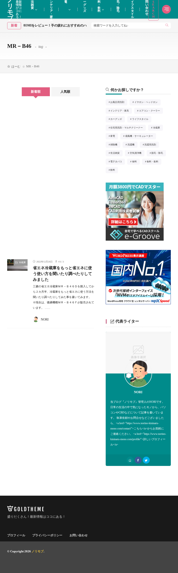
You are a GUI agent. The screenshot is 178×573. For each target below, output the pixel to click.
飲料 (114, 170)
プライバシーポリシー (47, 535)
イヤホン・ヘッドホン (147, 102)
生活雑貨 (116, 153)
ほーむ (15, 66)
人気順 (65, 91)
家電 (114, 136)
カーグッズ (117, 119)
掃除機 (115, 145)
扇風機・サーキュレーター (140, 136)
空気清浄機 (137, 153)
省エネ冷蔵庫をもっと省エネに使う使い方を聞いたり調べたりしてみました (62, 274)
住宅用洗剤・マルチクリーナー (127, 128)
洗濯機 (132, 145)
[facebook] (138, 460)
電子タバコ (117, 162)
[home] (130, 460)
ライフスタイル (141, 119)
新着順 (36, 91)
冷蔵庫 (22, 262)
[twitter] (146, 460)
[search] (166, 25)
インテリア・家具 (120, 111)
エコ (62, 261)
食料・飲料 (154, 162)
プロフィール (16, 535)
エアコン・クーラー (150, 111)
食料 (136, 162)
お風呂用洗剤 (118, 102)
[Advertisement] (27, 180)
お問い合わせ (79, 535)
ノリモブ (38, 551)
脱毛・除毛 (158, 153)
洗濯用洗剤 (151, 145)
